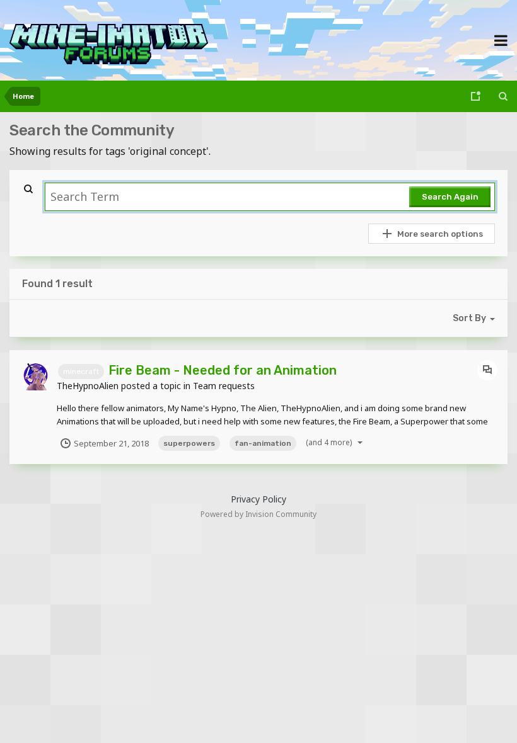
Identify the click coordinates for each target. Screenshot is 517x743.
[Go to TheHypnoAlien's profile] (36, 376)
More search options (440, 234)
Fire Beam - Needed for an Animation (222, 370)
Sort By (469, 318)
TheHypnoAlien (88, 386)
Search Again (450, 196)
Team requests (224, 386)
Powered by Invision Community (258, 514)
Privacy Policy (258, 499)
